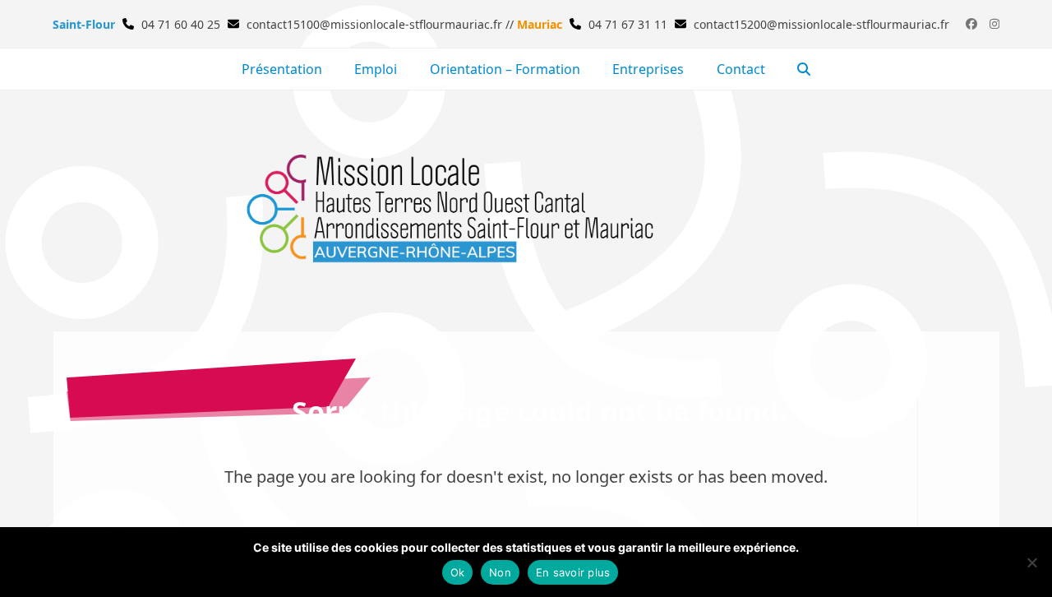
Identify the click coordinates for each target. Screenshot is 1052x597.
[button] (804, 69)
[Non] (1031, 562)
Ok (457, 572)
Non (500, 572)
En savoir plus (573, 572)
